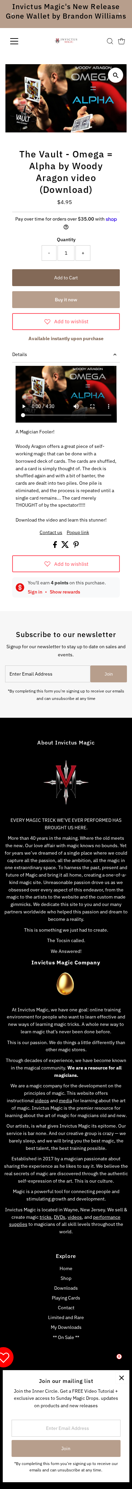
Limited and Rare (66, 1317)
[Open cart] (121, 41)
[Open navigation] (19, 41)
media (65, 1100)
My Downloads (66, 1327)
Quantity (66, 239)
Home (66, 1268)
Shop (66, 1278)
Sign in (35, 592)
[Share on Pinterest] (76, 546)
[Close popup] (121, 1378)
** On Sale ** (66, 1337)
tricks (45, 1217)
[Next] (119, 14)
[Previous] (13, 14)
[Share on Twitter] (65, 546)
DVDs (59, 1217)
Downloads (66, 1288)
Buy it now (66, 300)
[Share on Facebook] (55, 546)
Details (19, 354)
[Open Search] (110, 41)
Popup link (78, 532)
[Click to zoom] (115, 75)
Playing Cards (66, 1298)
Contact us (51, 532)
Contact (66, 1308)
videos (42, 1100)
